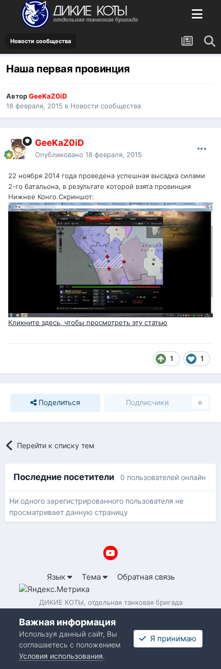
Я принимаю (171, 638)
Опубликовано (88, 154)
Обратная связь (146, 577)
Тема (92, 577)
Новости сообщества (105, 106)
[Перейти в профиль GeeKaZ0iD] (18, 149)
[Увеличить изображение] (110, 259)
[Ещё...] (202, 149)
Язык (57, 577)
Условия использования (61, 656)
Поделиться (58, 402)
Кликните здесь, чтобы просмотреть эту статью (88, 322)
